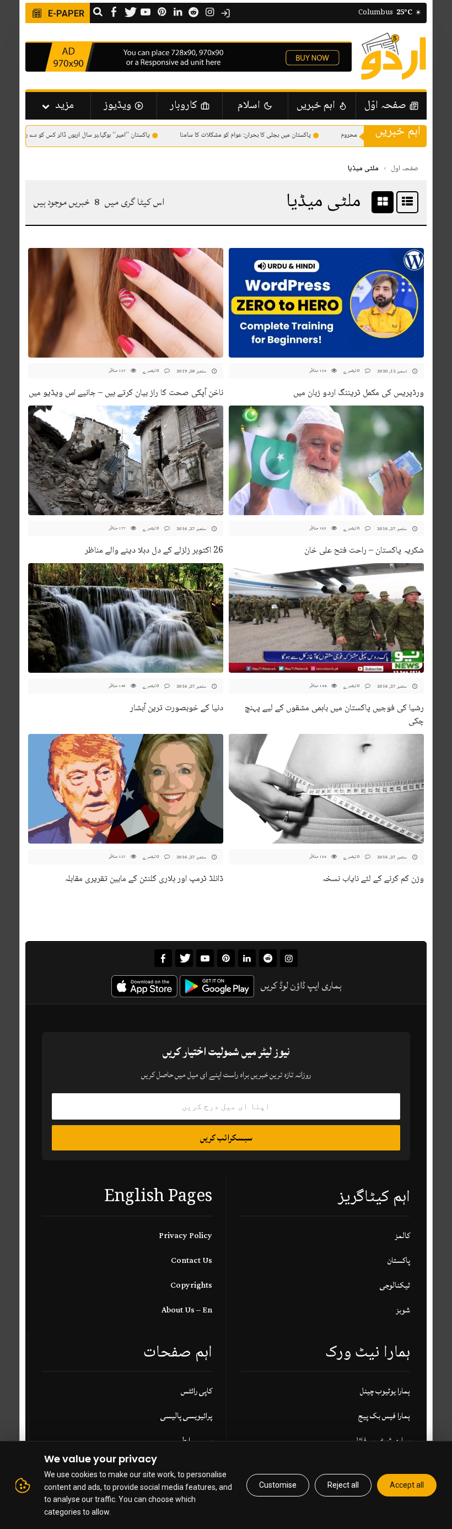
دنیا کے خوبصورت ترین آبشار (176, 708)
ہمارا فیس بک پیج (384, 1416)
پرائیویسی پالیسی (186, 1416)
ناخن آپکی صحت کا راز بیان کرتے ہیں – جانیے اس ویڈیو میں (126, 393)
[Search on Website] (97, 13)
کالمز (402, 1236)
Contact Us (191, 1260)
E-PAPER (65, 13)
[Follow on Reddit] (193, 13)
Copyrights (191, 1285)
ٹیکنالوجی (395, 1285)
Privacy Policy (185, 1236)
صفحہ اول (404, 169)
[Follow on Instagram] (209, 13)
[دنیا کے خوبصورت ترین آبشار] (125, 618)
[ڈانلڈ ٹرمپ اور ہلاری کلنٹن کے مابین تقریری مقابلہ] (125, 789)
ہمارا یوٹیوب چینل (385, 1391)
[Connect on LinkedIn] (177, 13)
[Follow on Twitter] (129, 13)
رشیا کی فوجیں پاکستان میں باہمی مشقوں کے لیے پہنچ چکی (334, 715)
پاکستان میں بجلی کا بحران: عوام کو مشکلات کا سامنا (261, 135)
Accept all (407, 1485)
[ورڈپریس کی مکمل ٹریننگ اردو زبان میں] (326, 303)
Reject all (343, 1485)
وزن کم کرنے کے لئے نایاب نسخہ (373, 879)
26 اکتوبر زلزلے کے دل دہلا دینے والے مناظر (154, 550)
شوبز (403, 1310)
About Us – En (187, 1310)
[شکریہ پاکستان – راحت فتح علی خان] (326, 460)
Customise (278, 1485)
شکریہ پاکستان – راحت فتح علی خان (364, 550)
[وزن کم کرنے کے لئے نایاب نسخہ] (326, 789)
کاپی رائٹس (196, 1391)
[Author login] (225, 13)
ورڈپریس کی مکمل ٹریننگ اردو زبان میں (358, 393)
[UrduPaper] (393, 56)
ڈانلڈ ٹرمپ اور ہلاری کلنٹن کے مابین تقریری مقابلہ (143, 879)
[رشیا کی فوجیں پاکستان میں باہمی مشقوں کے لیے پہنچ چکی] (326, 618)
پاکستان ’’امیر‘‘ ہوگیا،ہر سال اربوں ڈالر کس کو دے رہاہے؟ (97, 135)
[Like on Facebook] (113, 13)
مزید (64, 105)
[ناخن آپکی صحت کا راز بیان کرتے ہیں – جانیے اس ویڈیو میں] (125, 303)
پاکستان (399, 1260)
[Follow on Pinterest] (161, 13)
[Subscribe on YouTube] (145, 13)
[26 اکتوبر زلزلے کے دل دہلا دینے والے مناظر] (125, 460)
